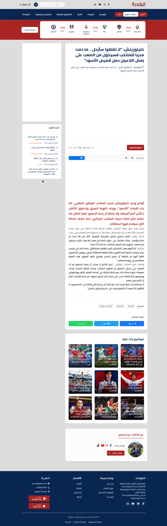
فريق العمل (108, 488)
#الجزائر (39, 164)
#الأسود (131, 306)
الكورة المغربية (135, 147)
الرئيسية (102, 14)
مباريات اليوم (130, 14)
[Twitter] (138, 504)
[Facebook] (108, 4)
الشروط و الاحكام (106, 492)
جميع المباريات (29, 29)
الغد (119, 14)
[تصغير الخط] (132, 158)
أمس (142, 14)
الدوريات (90, 14)
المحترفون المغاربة (64, 14)
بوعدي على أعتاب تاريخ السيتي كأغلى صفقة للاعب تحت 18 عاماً (41, 138)
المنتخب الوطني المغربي (90, 203)
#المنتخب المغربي (105, 306)
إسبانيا (79, 488)
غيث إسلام (87, 147)
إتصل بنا (110, 497)
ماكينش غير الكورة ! (43, 14)
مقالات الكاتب (117, 453)
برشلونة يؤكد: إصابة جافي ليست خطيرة (43, 149)
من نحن (110, 484)
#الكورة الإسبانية (36, 153)
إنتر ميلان (78, 492)
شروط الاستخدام (80, 522)
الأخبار (79, 14)
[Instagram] (105, 4)
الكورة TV (26, 14)
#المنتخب (120, 306)
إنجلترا (79, 497)
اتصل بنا (68, 522)
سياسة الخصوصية (95, 522)
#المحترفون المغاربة (35, 142)
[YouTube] (100, 4)
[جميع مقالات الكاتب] (135, 449)
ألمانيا (79, 484)
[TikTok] (95, 4)
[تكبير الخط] (126, 158)
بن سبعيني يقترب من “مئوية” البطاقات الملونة (44, 160)
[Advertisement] (106, 182)
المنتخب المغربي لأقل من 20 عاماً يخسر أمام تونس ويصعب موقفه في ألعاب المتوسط (41, 171)
